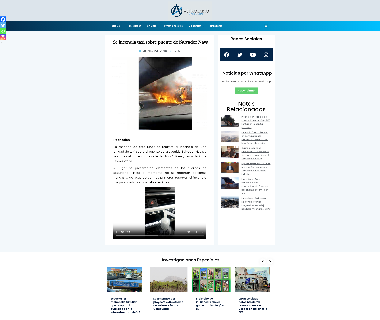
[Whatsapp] (3, 31)
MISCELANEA (195, 26)
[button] (266, 26)
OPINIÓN (151, 26)
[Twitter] (3, 25)
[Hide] (1, 43)
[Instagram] (3, 37)
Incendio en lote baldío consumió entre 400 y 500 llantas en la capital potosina (256, 122)
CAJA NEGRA (134, 26)
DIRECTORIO (216, 26)
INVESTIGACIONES (173, 26)
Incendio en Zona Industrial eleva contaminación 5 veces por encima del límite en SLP (255, 186)
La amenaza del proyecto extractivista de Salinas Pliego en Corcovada (168, 304)
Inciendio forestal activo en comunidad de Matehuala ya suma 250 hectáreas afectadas (255, 138)
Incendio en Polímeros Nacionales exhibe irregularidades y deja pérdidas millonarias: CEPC (256, 203)
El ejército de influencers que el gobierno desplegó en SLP (210, 304)
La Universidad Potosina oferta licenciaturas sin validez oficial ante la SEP (253, 305)
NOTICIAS (115, 26)
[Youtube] (252, 54)
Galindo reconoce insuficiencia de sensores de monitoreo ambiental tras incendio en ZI (255, 153)
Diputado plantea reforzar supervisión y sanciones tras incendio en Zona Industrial (256, 169)
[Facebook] (3, 19)
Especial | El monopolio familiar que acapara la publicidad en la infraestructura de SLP (125, 305)
